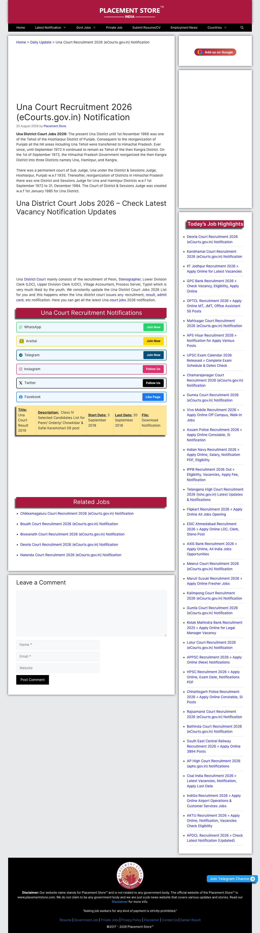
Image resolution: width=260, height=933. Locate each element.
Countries (215, 27)
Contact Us (170, 920)
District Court (34, 279)
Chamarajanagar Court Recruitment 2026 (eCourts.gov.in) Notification (215, 380)
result (150, 295)
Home (20, 27)
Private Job (114, 27)
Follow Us (153, 369)
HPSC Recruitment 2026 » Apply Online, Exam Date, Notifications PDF (213, 677)
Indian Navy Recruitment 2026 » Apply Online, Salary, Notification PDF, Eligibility (213, 455)
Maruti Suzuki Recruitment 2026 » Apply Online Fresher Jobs (214, 581)
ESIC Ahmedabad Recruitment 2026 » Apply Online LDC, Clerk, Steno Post (213, 529)
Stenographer (130, 279)
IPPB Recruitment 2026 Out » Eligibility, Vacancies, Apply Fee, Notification (213, 474)
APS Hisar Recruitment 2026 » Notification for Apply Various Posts (211, 340)
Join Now (153, 327)
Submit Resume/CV (146, 27)
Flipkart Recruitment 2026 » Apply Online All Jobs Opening (214, 512)
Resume (66, 920)
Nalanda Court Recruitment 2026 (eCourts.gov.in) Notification (70, 555)
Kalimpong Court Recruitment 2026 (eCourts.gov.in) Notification (214, 595)
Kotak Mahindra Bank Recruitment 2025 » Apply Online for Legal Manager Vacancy (214, 627)
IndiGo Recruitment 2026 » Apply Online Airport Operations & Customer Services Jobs (214, 801)
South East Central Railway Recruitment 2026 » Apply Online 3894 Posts (213, 746)
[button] (242, 28)
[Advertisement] (91, 73)
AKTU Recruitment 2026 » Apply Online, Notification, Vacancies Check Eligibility (213, 820)
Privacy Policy (131, 920)
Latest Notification (48, 27)
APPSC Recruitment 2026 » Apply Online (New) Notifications (214, 659)
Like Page (153, 397)
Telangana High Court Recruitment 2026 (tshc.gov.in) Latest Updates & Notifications (215, 494)
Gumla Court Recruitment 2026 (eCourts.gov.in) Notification (212, 610)
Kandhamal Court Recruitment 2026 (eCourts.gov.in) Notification (214, 254)
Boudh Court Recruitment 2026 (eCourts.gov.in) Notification (69, 524)
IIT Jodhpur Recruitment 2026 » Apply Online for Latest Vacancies (214, 268)
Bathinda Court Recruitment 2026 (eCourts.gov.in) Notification (214, 729)
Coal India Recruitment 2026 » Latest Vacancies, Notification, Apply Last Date (212, 781)
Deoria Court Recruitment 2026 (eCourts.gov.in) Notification (69, 545)
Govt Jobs (83, 27)
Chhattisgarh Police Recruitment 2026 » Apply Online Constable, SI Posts (215, 697)
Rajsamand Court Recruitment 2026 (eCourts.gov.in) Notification (214, 714)
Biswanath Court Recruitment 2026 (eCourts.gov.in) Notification (72, 534)
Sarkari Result (190, 920)
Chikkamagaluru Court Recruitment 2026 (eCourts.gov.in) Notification (77, 513)
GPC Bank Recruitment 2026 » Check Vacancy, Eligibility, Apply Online (213, 286)
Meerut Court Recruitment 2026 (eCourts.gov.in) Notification (213, 566)
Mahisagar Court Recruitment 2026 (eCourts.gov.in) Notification (214, 323)
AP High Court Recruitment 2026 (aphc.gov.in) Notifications (213, 763)
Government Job (86, 920)
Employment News (184, 27)
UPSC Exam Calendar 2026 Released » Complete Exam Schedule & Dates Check (209, 360)
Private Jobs (110, 920)
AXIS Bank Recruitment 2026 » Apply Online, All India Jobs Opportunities (212, 549)
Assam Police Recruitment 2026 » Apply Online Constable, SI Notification (214, 435)
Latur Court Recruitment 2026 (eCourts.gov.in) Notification (211, 645)
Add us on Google (219, 52)
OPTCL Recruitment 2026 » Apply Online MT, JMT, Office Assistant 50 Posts (214, 306)
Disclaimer (151, 920)
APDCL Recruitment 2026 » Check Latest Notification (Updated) (215, 838)
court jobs (118, 300)
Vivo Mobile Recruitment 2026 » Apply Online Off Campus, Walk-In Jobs (214, 415)
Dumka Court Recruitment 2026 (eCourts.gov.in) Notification (213, 397)
